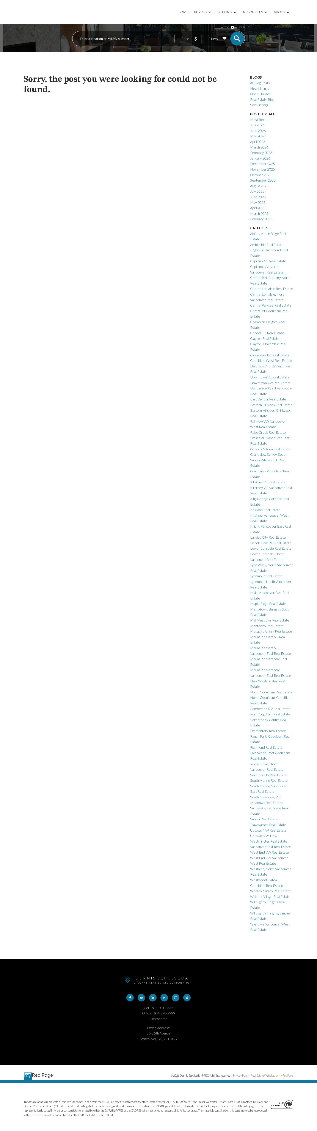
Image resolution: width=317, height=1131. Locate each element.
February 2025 (261, 219)
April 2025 (257, 208)
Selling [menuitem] (225, 12)
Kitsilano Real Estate (265, 510)
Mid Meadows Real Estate (269, 620)
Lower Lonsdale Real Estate (271, 548)
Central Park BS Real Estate (270, 305)
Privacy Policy (241, 1075)
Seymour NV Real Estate (268, 775)
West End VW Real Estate (269, 852)
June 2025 (258, 197)
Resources (253, 12)
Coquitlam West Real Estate (271, 360)
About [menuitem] (279, 12)
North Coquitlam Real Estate (271, 692)
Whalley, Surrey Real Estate (270, 891)
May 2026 (257, 136)
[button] (130, 997)
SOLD (242, 27)
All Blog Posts (260, 83)
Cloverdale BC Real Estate (269, 355)
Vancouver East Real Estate (270, 847)
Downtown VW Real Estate (270, 383)
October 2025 (260, 175)
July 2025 (257, 191)
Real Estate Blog (262, 99)
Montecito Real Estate (267, 626)
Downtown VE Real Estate (269, 377)
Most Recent (260, 119)
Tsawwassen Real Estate (268, 825)
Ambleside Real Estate (266, 244)
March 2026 (259, 147)
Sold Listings (259, 105)
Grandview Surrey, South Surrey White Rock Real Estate (268, 459)
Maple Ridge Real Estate (268, 603)
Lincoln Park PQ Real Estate (270, 543)
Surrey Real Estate (264, 819)
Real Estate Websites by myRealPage (272, 1075)
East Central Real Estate (268, 399)
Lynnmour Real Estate (266, 576)
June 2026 (258, 130)
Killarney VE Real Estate (268, 482)
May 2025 (257, 202)
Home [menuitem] (182, 12)
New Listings (259, 88)
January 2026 (260, 158)
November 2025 (262, 169)
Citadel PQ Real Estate (267, 333)
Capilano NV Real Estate (268, 261)
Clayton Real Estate (264, 338)
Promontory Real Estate (268, 731)
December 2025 (262, 163)
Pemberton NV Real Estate (270, 709)
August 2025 (259, 186)
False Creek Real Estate (268, 432)
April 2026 (257, 141)
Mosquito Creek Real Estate (271, 631)
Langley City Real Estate (268, 537)
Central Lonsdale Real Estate (271, 288)
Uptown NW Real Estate (268, 830)
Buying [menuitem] (200, 12)
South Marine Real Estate (269, 780)
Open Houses (260, 94)
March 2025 (259, 213)
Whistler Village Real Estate (270, 896)
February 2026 (261, 152)
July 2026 (257, 125)
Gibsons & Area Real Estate (270, 449)
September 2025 (263, 180)
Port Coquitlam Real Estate (270, 714)
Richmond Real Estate (266, 747)
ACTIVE (225, 27)
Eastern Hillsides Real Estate (271, 405)
